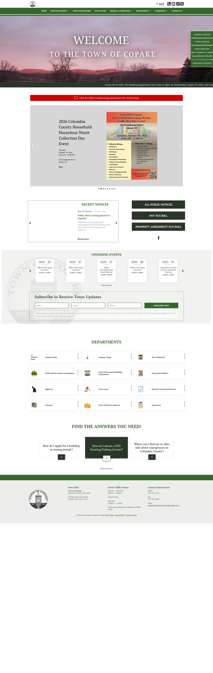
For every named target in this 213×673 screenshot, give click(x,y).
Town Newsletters (82, 11)
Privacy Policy (131, 518)
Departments (142, 11)
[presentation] (30, 225)
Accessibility (120, 518)
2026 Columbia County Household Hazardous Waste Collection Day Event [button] (105, 191)
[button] (32, 147)
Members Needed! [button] (103, 191)
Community (160, 11)
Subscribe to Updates (158, 316)
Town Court (100, 11)
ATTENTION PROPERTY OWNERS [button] (112, 191)
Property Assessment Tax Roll (158, 229)
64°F (161, 3)
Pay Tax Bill (158, 218)
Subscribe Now (161, 308)
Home (43, 11)
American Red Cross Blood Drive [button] (109, 191)
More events (106, 288)
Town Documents (58, 11)
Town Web (109, 518)
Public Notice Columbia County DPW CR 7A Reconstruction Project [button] (101, 191)
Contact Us (177, 11)
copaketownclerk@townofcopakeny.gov (163, 508)
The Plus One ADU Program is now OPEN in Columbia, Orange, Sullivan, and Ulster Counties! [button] (114, 191)
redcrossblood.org (80, 155)
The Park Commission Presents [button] (107, 191)
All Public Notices (158, 207)
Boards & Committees (120, 11)
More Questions (106, 471)
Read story (83, 241)
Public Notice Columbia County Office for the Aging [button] (98, 191)
